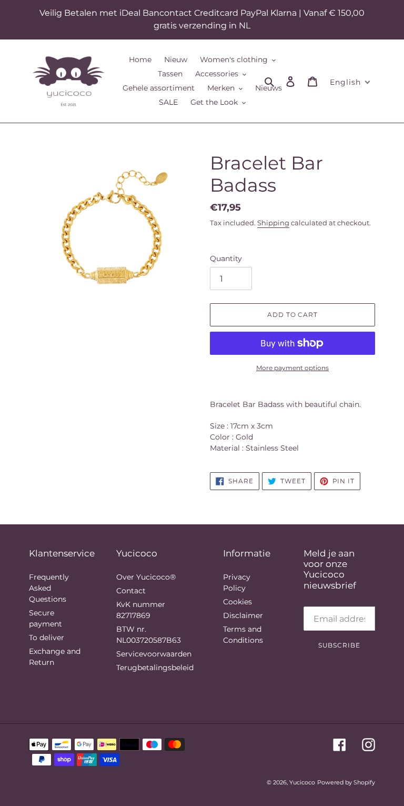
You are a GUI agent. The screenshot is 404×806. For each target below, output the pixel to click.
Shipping (273, 222)
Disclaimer (243, 615)
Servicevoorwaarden (153, 654)
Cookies (237, 601)
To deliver (46, 637)
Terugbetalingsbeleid (155, 667)
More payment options (292, 368)
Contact (131, 590)
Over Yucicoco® (146, 577)
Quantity (226, 258)
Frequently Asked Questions (49, 588)
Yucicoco (302, 782)
